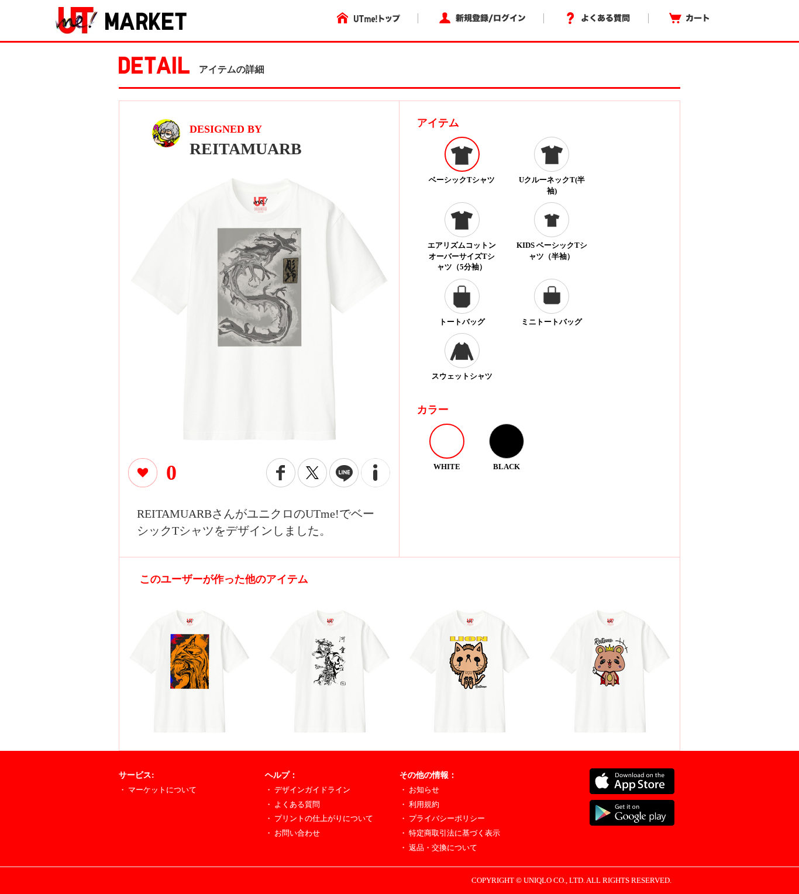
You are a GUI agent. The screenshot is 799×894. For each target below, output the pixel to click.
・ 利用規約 (419, 804)
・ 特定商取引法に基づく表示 (449, 833)
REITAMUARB (246, 149)
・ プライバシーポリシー (442, 818)
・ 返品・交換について (438, 847)
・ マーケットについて (158, 789)
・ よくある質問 (292, 804)
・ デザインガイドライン (307, 789)
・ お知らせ (419, 789)
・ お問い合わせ (292, 833)
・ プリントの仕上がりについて (319, 818)
